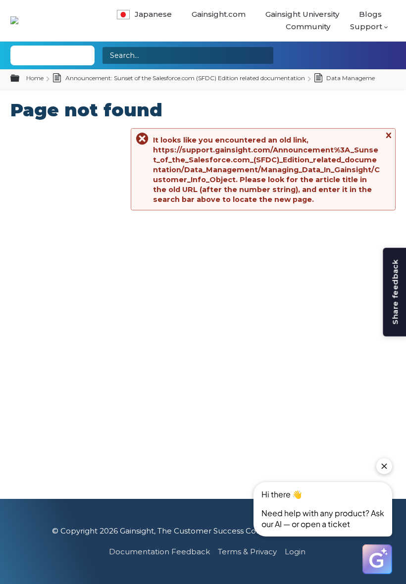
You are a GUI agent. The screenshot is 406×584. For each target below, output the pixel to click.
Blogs (370, 14)
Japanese (153, 14)
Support (366, 26)
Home (35, 78)
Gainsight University (302, 14)
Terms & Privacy (247, 551)
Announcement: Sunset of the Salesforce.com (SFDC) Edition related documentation (184, 78)
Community (308, 26)
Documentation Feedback (159, 551)
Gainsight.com (219, 14)
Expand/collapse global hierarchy (20, 78)
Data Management (353, 78)
